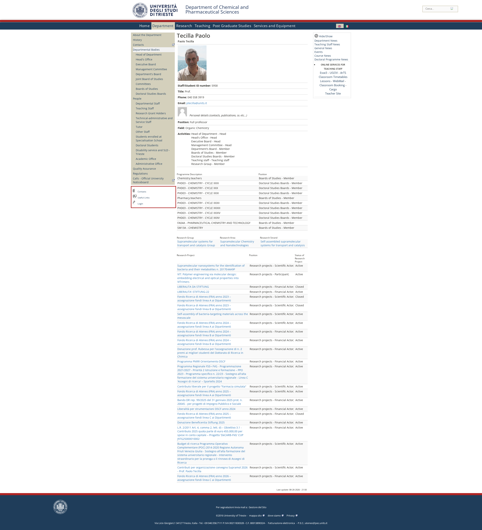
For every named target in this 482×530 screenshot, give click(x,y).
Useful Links (143, 197)
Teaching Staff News (327, 44)
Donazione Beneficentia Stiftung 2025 (201, 422)
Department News (325, 40)
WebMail (338, 81)
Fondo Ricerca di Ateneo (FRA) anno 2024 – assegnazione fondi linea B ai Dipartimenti (204, 333)
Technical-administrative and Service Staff (154, 120)
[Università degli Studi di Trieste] (155, 17)
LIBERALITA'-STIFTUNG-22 (193, 292)
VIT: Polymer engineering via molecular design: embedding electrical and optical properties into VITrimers (208, 278)
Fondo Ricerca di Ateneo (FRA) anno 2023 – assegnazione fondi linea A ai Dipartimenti (204, 298)
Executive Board (146, 64)
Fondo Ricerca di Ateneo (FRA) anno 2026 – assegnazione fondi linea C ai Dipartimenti (204, 478)
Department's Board (148, 74)
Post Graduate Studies (232, 25)
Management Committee (151, 69)
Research (184, 25)
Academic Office (146, 159)
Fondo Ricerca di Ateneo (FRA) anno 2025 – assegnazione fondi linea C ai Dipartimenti (204, 415)
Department (163, 25)
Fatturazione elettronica (281, 523)
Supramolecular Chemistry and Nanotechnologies (237, 243)
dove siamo (274, 515)
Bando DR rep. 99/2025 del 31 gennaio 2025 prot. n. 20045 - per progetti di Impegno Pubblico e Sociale (210, 402)
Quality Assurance (144, 168)
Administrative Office (149, 163)
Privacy (291, 515)
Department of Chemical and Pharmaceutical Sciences (217, 9)
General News (323, 48)
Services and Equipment (274, 25)
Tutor (139, 127)
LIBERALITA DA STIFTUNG (193, 286)
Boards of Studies (147, 89)
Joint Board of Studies (149, 79)
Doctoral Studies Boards (151, 93)
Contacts (138, 45)
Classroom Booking (332, 85)
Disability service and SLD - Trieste (153, 152)
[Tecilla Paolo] (340, 26)
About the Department (147, 35)
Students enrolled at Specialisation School (149, 138)
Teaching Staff (145, 108)
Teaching (202, 25)
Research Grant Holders (151, 113)
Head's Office (144, 59)
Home (144, 25)
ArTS (343, 73)
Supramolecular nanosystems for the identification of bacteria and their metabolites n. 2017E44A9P (211, 267)
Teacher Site (333, 93)
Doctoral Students (147, 145)
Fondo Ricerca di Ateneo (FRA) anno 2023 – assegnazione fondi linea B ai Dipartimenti (204, 307)
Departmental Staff (148, 103)
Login (140, 203)
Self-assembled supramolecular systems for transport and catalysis (283, 243)
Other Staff (142, 131)
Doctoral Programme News (331, 59)
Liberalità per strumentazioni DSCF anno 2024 (206, 409)
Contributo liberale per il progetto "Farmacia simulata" (211, 386)
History (137, 40)
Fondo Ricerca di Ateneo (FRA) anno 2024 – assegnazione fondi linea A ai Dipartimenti (204, 324)
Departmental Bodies (146, 49)
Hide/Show (326, 36)
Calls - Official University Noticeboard (148, 180)
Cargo (333, 89)
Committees (143, 84)
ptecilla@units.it (196, 103)
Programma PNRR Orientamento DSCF (201, 361)
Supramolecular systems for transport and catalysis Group (196, 243)
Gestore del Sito (257, 507)
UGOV (334, 73)
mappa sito (255, 515)
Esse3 (323, 73)
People (137, 98)
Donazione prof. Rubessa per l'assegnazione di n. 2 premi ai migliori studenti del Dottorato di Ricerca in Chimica (210, 352)
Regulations (140, 173)
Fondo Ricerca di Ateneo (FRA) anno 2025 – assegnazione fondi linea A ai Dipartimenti (204, 393)
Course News (322, 55)
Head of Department (149, 54)
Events (318, 52)
